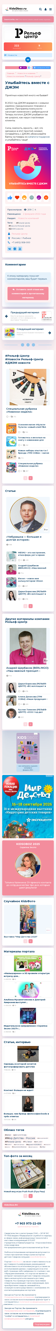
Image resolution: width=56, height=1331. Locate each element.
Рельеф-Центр (33, 76)
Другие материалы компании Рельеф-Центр (27, 620)
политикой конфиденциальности (35, 1302)
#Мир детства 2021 (43, 1138)
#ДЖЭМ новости (16, 229)
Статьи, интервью (17, 1042)
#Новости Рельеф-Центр (19, 226)
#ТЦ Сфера (27, 1142)
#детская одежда (19, 1144)
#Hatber (8, 1135)
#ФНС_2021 (38, 1142)
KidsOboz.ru (17, 1262)
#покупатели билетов (19, 1147)
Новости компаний (28, 218)
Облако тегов (14, 1130)
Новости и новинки (26, 73)
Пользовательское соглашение (19, 1297)
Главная (10, 73)
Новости (12, 55)
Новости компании (15, 76)
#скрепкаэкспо (33, 1147)
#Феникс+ (8, 1144)
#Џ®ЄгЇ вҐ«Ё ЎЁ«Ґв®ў (19, 1135)
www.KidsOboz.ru (38, 1257)
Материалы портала (19, 951)
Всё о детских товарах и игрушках (19, 10)
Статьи (10, 490)
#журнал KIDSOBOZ (34, 1144)
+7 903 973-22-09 (28, 1223)
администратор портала (28, 1227)
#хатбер (42, 1147)
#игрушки (47, 1144)
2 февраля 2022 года (34, 214)
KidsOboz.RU (11, 1205)
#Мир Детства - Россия (20, 1138)
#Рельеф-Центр (23, 223)
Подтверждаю (42, 1324)
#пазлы (7, 1147)
